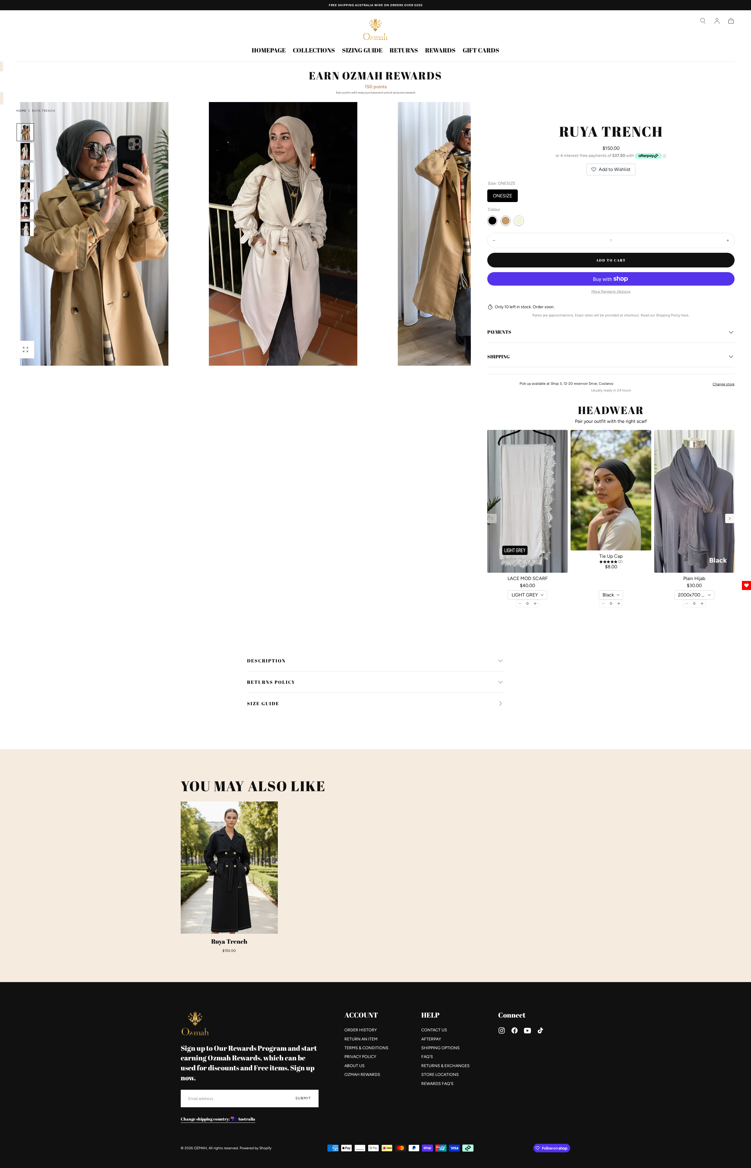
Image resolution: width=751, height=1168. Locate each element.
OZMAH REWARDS (362, 1074)
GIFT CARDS (481, 50)
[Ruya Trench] (229, 867)
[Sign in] (716, 20)
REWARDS (440, 50)
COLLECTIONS (314, 50)
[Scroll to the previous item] (492, 518)
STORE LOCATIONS (440, 1074)
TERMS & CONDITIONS (366, 1047)
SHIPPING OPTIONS (440, 1047)
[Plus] (535, 603)
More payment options (611, 291)
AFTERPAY (431, 1039)
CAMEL (505, 221)
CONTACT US (434, 1030)
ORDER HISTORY (360, 1030)
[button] (702, 20)
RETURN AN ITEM (361, 1039)
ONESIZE (502, 194)
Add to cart (611, 260)
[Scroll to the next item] (730, 518)
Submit (303, 1098)
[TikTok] (540, 1030)
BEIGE (519, 221)
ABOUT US (354, 1065)
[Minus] (519, 603)
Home (21, 111)
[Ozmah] (195, 1023)
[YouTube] (527, 1030)
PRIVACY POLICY (360, 1056)
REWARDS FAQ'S (437, 1083)
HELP (430, 1015)
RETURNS (404, 50)
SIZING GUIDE (362, 50)
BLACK (492, 221)
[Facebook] (514, 1030)
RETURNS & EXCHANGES (445, 1065)
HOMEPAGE (269, 50)
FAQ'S (427, 1056)
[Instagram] (501, 1030)
